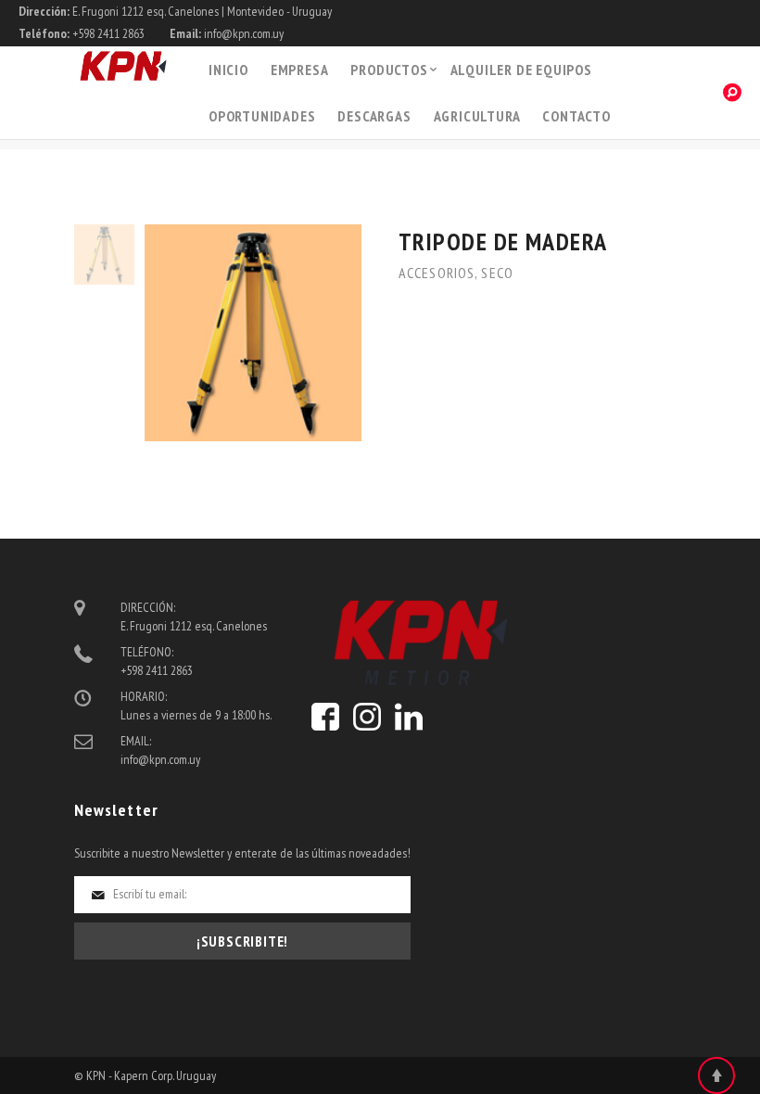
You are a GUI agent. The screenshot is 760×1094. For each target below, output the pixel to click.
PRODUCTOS (388, 69)
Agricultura (477, 116)
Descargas (374, 116)
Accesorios (437, 272)
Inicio (228, 69)
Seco (497, 272)
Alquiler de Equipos (521, 69)
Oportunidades (262, 116)
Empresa (300, 69)
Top (716, 1075)
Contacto (576, 116)
